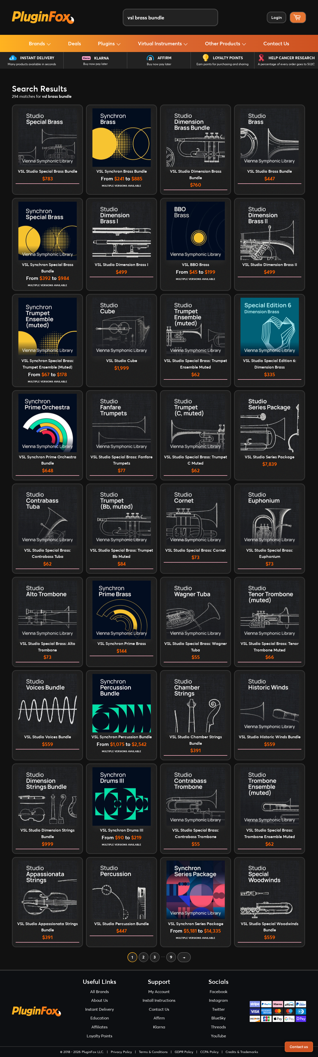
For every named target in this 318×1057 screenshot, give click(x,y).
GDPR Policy (184, 1052)
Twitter (218, 1009)
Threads (218, 1026)
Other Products (223, 43)
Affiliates (99, 1026)
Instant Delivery (37, 57)
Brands (37, 43)
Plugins (107, 43)
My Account (159, 991)
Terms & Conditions (153, 1052)
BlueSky (218, 1017)
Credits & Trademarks (242, 1052)
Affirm (164, 57)
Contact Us (276, 43)
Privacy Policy (121, 1052)
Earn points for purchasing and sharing (222, 64)
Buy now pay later (95, 64)
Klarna (101, 57)
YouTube (218, 1035)
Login (276, 17)
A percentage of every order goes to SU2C (286, 64)
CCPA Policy (209, 1052)
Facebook (218, 991)
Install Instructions (159, 1000)
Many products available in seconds (32, 64)
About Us (99, 1000)
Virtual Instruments (160, 43)
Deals (74, 43)
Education (99, 1017)
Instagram (218, 1000)
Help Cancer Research (292, 57)
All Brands (99, 991)
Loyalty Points (228, 57)
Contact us (299, 1047)
